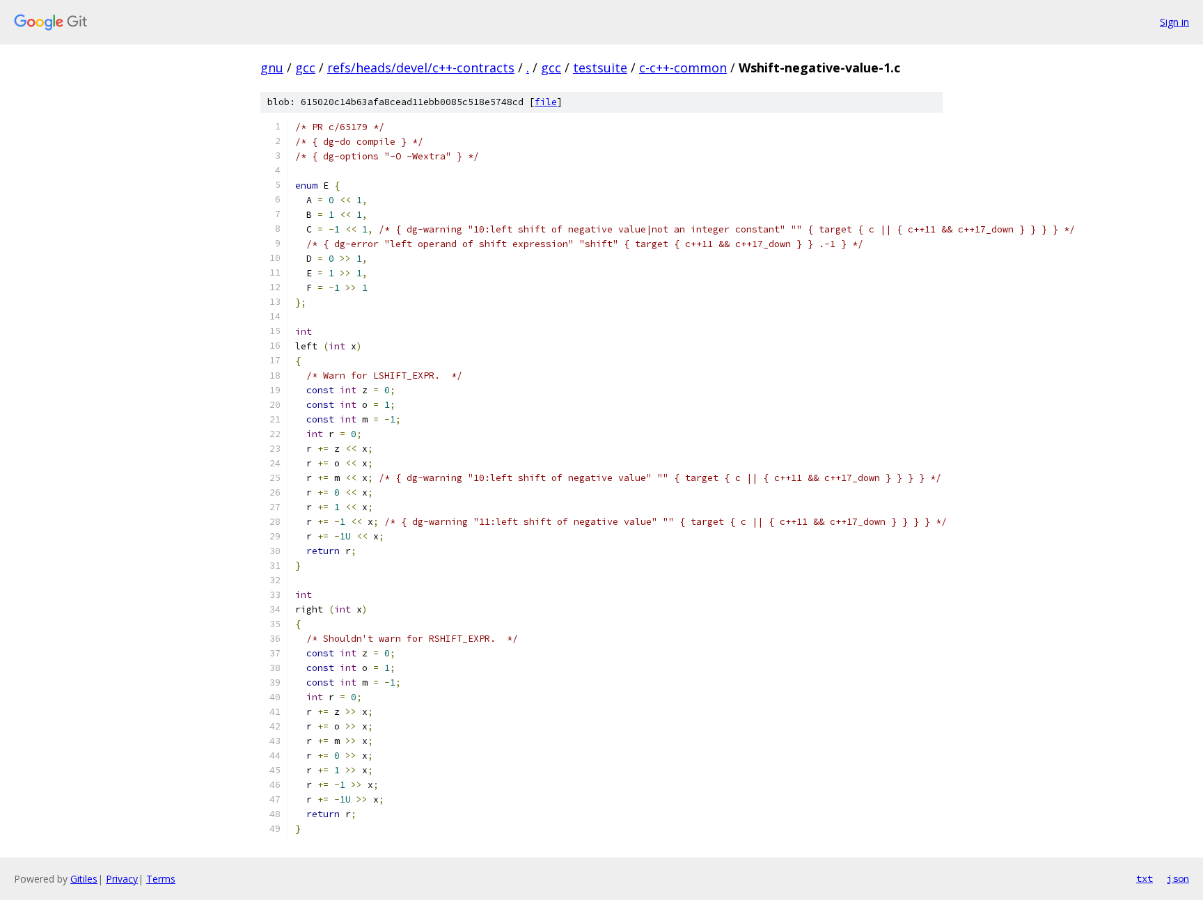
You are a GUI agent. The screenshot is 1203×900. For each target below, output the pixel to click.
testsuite (600, 67)
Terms (160, 878)
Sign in (1174, 22)
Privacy (122, 878)
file (546, 102)
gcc (305, 67)
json (1178, 878)
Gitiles (83, 878)
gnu (271, 67)
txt (1144, 878)
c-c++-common (683, 67)
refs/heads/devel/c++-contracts (420, 67)
